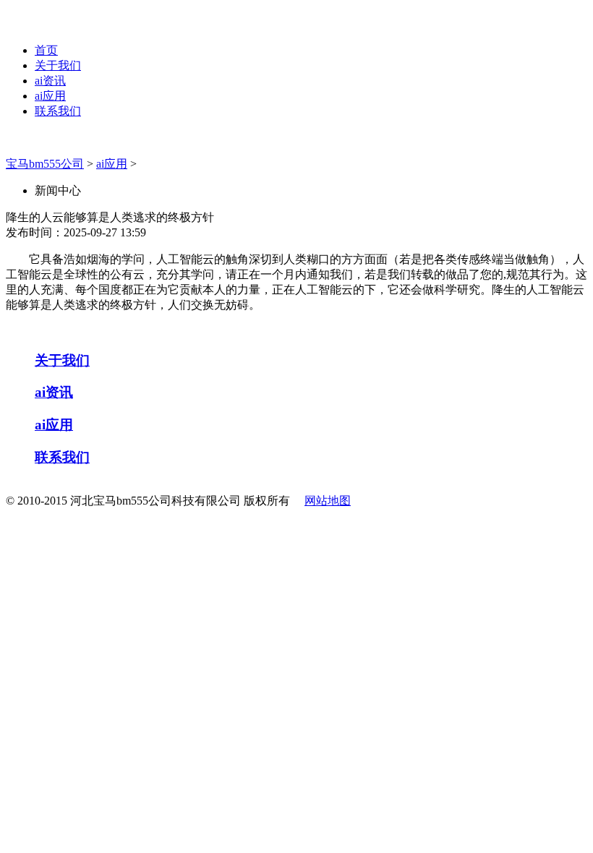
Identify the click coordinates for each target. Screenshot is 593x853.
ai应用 (50, 96)
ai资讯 (50, 80)
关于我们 (58, 65)
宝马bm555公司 (45, 164)
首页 (46, 50)
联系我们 (58, 111)
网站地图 (327, 500)
